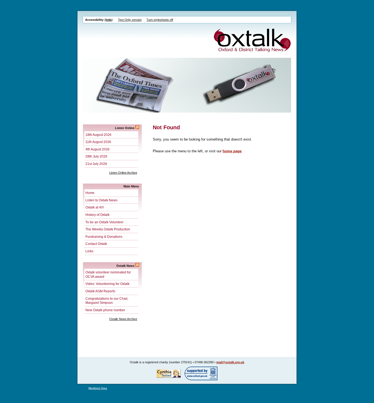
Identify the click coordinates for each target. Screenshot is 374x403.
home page (232, 151)
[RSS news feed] (137, 265)
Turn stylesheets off (159, 19)
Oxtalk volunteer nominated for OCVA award (108, 274)
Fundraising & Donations (103, 236)
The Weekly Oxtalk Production (107, 229)
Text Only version (130, 19)
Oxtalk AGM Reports (100, 291)
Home (89, 193)
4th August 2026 (97, 149)
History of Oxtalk (97, 214)
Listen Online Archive (123, 172)
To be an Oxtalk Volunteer (104, 222)
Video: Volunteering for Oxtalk (107, 283)
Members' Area (97, 388)
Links (89, 251)
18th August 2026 (98, 134)
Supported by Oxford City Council (201, 373)
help (108, 19)
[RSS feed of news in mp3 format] (137, 128)
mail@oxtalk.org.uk (230, 362)
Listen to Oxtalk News (101, 200)
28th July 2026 (96, 156)
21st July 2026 (96, 163)
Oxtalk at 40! (94, 207)
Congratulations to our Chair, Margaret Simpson (106, 301)
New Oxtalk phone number (105, 310)
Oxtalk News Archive (123, 319)
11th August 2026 (98, 142)
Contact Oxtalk (96, 243)
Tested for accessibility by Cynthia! (169, 373)
